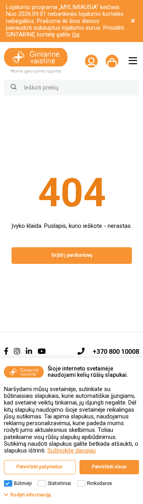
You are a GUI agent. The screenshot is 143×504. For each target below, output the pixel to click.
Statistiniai (59, 483)
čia (75, 34)
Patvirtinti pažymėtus (39, 467)
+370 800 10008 (116, 351)
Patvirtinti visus (109, 467)
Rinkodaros (99, 483)
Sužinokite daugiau (71, 450)
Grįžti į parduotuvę (71, 255)
